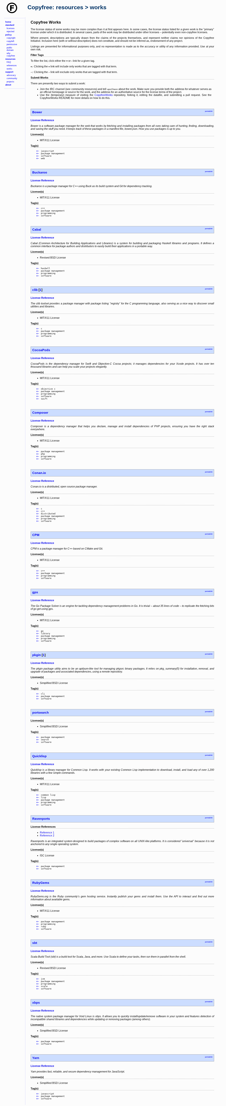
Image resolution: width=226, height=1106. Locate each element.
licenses (11, 28)
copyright (11, 38)
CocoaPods (41, 350)
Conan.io (39, 473)
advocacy (11, 75)
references (12, 65)
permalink (208, 111)
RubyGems (40, 882)
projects (10, 81)
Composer (40, 412)
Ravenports (41, 818)
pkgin (36, 655)
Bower (37, 112)
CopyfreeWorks (103, 95)
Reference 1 (47, 832)
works (9, 69)
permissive (12, 44)
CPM (35, 535)
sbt (34, 943)
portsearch (40, 712)
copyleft (10, 41)
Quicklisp (39, 756)
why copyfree (11, 54)
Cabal (36, 229)
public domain (10, 48)
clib (35, 290)
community (12, 78)
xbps (36, 1002)
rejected (10, 31)
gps (35, 592)
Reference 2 (47, 835)
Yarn (35, 1058)
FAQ (9, 62)
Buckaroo (39, 172)
